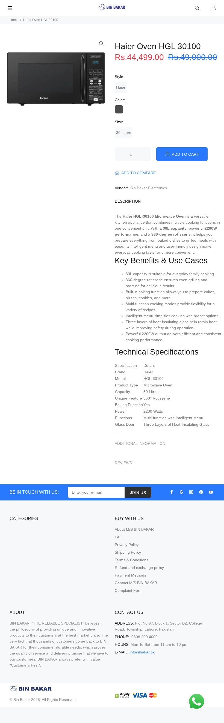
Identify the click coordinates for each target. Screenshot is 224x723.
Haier (120, 87)
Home (14, 20)
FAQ (118, 537)
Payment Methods (130, 575)
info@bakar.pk (142, 652)
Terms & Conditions (131, 560)
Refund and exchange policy (139, 567)
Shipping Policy (128, 552)
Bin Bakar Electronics (148, 188)
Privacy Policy (126, 544)
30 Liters (123, 132)
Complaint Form (129, 590)
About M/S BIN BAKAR (134, 529)
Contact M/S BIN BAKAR (136, 583)
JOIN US (138, 492)
